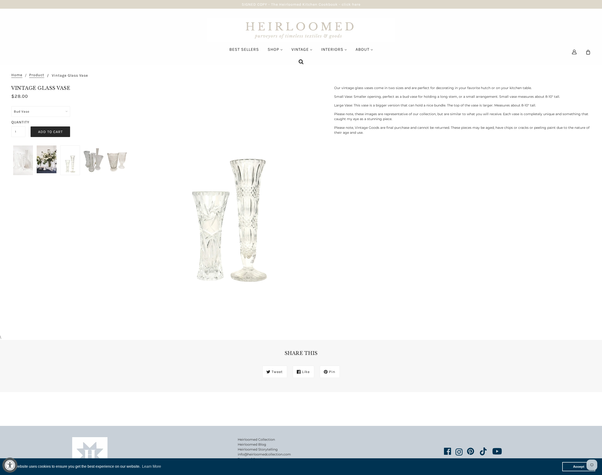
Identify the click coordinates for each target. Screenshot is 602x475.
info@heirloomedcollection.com (264, 454)
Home (16, 75)
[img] (574, 51)
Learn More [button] (151, 466)
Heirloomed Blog (252, 444)
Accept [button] (578, 466)
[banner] (301, 29)
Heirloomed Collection (256, 439)
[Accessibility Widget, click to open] (9, 465)
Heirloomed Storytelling (258, 449)
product (36, 75)
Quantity (18, 122)
